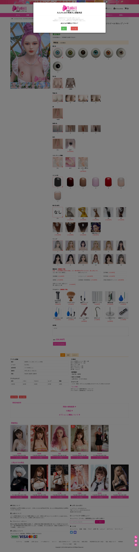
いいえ (74, 28)
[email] (135, 541)
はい (64, 28)
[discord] (135, 544)
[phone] (135, 537)
